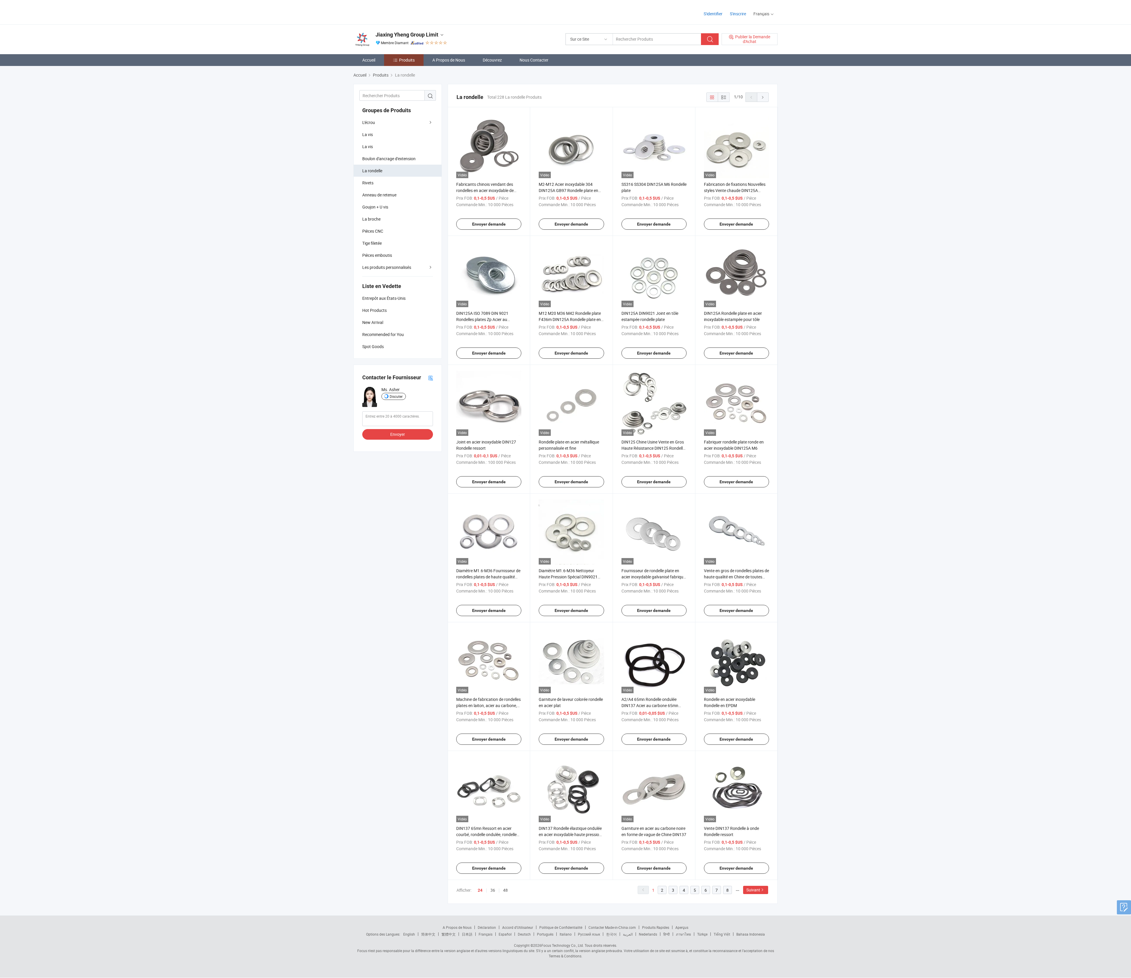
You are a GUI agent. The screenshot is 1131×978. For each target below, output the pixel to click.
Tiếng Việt (722, 934)
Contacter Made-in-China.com (612, 927)
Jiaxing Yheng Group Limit (407, 35)
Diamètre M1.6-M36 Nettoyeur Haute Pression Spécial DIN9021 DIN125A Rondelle (568, 577)
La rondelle (372, 170)
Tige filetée (372, 243)
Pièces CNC (372, 231)
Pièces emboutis (377, 255)
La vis (367, 134)
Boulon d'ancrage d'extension (389, 158)
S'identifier (713, 13)
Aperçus (681, 927)
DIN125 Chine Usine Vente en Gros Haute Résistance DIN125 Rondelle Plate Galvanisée (653, 448)
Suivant (753, 890)
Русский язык (589, 934)
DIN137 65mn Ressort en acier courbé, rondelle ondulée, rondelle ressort (486, 834)
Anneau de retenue (379, 195)
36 (492, 890)
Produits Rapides (655, 927)
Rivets (367, 183)
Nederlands (648, 934)
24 (480, 890)
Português (545, 934)
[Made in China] (391, 12)
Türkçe (702, 934)
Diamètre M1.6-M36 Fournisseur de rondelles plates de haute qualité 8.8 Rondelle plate (488, 577)
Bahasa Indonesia (750, 934)
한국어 (611, 934)
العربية (628, 934)
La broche (371, 219)
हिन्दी (666, 934)
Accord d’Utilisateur (517, 927)
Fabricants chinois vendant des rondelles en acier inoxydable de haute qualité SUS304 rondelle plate (488, 190)
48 (505, 890)
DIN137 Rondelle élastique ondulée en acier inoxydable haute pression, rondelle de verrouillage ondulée (570, 834)
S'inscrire (738, 13)
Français (485, 934)
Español (505, 934)
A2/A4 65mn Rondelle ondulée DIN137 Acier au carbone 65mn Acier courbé (649, 705)
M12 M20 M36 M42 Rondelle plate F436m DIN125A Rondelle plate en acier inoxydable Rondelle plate (570, 319)
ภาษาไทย (683, 934)
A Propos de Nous (448, 60)
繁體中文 (449, 934)
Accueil (368, 60)
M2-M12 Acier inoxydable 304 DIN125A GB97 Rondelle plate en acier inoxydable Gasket (568, 190)
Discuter (396, 396)
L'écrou (368, 122)
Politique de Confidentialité (560, 927)
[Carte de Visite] (430, 378)
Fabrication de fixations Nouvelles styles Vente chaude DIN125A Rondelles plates (734, 190)
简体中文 (428, 934)
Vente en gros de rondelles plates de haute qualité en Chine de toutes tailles (736, 577)
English (409, 934)
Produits (407, 60)
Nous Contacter (534, 60)
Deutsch (524, 934)
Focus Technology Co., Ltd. (562, 945)
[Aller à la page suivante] (762, 97)
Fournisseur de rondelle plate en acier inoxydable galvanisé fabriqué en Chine (653, 577)
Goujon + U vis (375, 207)
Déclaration (487, 927)
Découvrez (492, 60)
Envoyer (397, 434)
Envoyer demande (489, 224)
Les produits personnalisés (386, 267)
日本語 (467, 934)
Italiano (566, 934)
